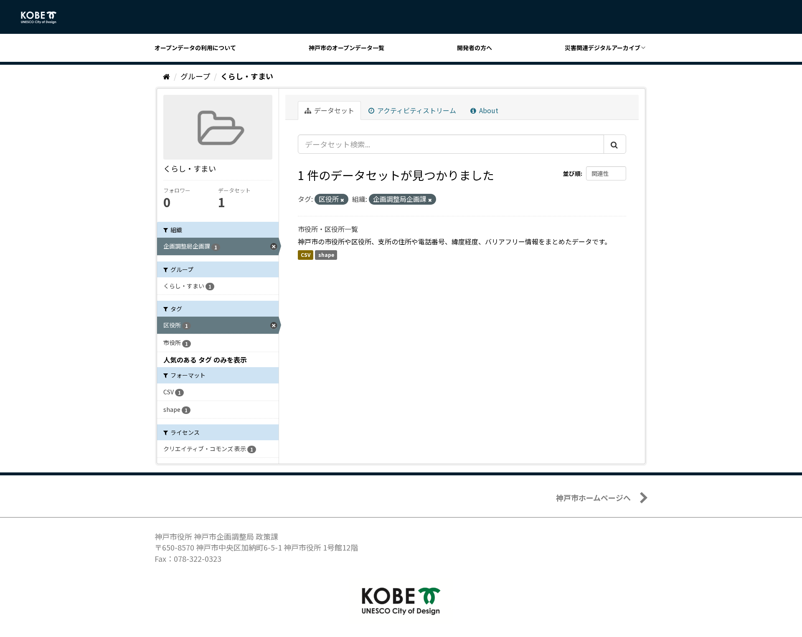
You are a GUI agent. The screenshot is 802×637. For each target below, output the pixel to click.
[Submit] (615, 144)
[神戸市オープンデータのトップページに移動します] (43, 17)
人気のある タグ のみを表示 (205, 360)
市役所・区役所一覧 (328, 229)
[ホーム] (166, 76)
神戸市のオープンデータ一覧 (346, 47)
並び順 (572, 173)
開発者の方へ (474, 47)
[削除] (342, 199)
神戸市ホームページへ (593, 497)
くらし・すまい (247, 76)
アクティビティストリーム (416, 110)
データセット (333, 110)
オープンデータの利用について (195, 47)
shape (326, 254)
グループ (195, 76)
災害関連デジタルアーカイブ (602, 47)
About (487, 110)
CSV (305, 254)
